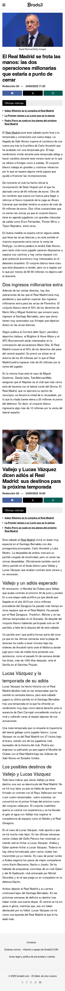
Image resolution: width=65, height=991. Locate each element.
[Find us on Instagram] (31, 982)
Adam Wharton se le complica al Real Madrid (29, 110)
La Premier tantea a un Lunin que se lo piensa (30, 115)
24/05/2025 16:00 (35, 493)
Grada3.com (23, 976)
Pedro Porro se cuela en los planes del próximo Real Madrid (31, 122)
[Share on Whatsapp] (53, 93)
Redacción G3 (10, 86)
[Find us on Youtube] (40, 982)
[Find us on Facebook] (26, 982)
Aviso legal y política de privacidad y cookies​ (32, 956)
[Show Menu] (3, 5)
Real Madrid (13, 132)
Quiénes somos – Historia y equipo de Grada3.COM (31, 949)
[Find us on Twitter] (22, 982)
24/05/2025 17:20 (35, 86)
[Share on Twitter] (33, 93)
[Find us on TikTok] (35, 982)
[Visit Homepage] (35, 5)
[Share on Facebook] (12, 93)
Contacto (31, 942)
